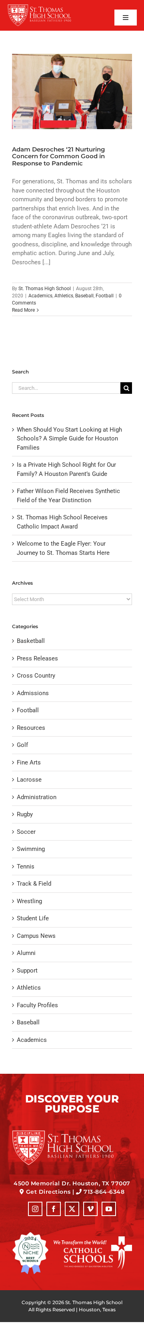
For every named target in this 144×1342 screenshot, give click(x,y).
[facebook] (53, 1209)
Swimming (31, 849)
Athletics (63, 296)
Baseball (84, 296)
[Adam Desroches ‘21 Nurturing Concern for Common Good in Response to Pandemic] (72, 91)
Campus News (36, 935)
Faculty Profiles (37, 1005)
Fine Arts (29, 762)
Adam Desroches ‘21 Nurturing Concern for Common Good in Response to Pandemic (58, 156)
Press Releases (37, 658)
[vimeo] (90, 1209)
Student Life (33, 918)
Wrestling (29, 901)
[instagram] (35, 1209)
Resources (31, 727)
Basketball (31, 640)
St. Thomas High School (44, 288)
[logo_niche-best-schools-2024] (30, 1234)
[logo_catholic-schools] (93, 1239)
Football (105, 296)
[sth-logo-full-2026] (45, 6)
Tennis (25, 866)
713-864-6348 (104, 1191)
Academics (40, 296)
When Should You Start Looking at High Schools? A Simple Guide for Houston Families (69, 438)
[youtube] (109, 1209)
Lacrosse (29, 779)
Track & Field (34, 883)
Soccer (26, 831)
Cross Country (36, 675)
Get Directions (48, 1191)
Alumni (26, 953)
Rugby (25, 814)
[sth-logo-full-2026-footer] (72, 1132)
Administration (36, 797)
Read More (23, 310)
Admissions (33, 693)
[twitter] (72, 1209)
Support (27, 970)
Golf (22, 745)
